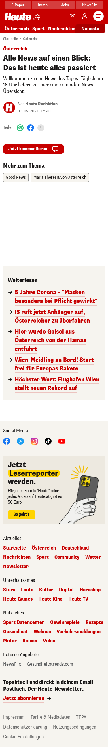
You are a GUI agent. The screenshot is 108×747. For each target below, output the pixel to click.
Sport (38, 29)
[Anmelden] (84, 16)
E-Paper (18, 5)
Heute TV (78, 599)
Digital (66, 590)
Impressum (14, 717)
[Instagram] (34, 441)
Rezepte (94, 622)
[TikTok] (48, 441)
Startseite (10, 39)
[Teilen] (40, 128)
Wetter (93, 557)
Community (66, 557)
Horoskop (90, 590)
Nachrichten (17, 557)
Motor (10, 641)
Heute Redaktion (41, 104)
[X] (20, 441)
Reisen (29, 641)
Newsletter (16, 566)
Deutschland (75, 548)
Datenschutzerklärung (25, 727)
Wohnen (42, 632)
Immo (43, 5)
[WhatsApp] (20, 127)
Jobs (65, 5)
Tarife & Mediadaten (50, 717)
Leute (27, 590)
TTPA (81, 717)
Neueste (90, 29)
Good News (16, 177)
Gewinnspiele (65, 622)
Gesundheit (15, 632)
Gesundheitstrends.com (50, 664)
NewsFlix (89, 5)
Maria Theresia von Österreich (59, 177)
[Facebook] (30, 127)
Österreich (17, 29)
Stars (9, 590)
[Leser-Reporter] (72, 16)
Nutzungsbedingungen (74, 727)
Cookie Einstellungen (23, 737)
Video (49, 641)
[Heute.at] (18, 16)
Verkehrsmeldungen (79, 632)
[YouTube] (61, 441)
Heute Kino (50, 599)
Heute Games (18, 599)
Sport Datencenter (23, 622)
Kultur (46, 590)
